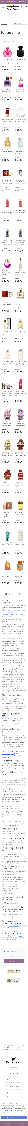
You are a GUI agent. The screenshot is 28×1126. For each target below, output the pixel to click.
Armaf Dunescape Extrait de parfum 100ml (19, 514)
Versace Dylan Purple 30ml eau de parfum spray (7, 272)
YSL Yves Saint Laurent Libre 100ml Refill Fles (7, 333)
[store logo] (13, 7)
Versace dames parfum (8, 754)
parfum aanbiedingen (14, 926)
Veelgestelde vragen (14, 1082)
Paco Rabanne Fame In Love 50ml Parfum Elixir (7, 121)
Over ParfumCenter (14, 1086)
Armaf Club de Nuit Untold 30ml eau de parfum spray (7, 574)
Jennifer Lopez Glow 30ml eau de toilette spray (20, 272)
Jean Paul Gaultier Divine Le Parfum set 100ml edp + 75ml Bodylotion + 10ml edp (7, 183)
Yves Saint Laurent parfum (9, 612)
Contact (11, 1097)
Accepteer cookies (13, 1117)
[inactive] (13, 976)
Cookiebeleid (4, 1112)
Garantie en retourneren (15, 1093)
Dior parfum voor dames (8, 698)
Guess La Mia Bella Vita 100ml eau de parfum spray (7, 61)
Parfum (5, 18)
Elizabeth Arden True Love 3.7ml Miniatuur (20, 302)
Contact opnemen (13, 961)
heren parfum (16, 937)
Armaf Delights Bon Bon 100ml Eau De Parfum (7, 544)
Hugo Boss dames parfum (9, 718)
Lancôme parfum (20, 610)
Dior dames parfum (10, 610)
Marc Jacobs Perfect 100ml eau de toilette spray (20, 151)
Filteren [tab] (4, 23)
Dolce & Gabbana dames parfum (10, 733)
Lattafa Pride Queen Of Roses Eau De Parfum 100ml (7, 514)
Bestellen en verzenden (15, 1089)
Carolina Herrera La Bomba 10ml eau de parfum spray (20, 393)
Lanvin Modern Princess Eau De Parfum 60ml (7, 363)
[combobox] (14, 13)
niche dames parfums (13, 676)
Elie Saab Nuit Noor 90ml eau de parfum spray (20, 61)
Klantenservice (12, 1079)
